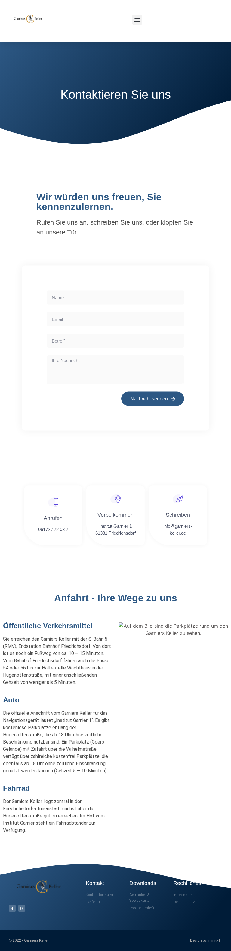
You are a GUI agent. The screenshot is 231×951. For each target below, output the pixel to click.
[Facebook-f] (12, 908)
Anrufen (53, 518)
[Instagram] (21, 908)
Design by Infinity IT (206, 940)
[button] (137, 20)
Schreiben (178, 515)
